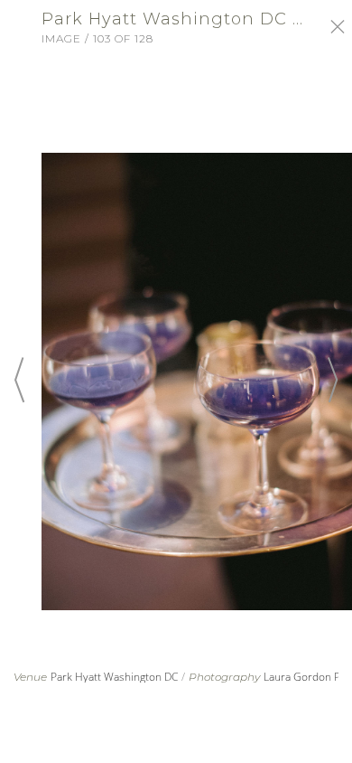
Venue (30, 677)
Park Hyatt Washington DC (114, 676)
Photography (224, 677)
